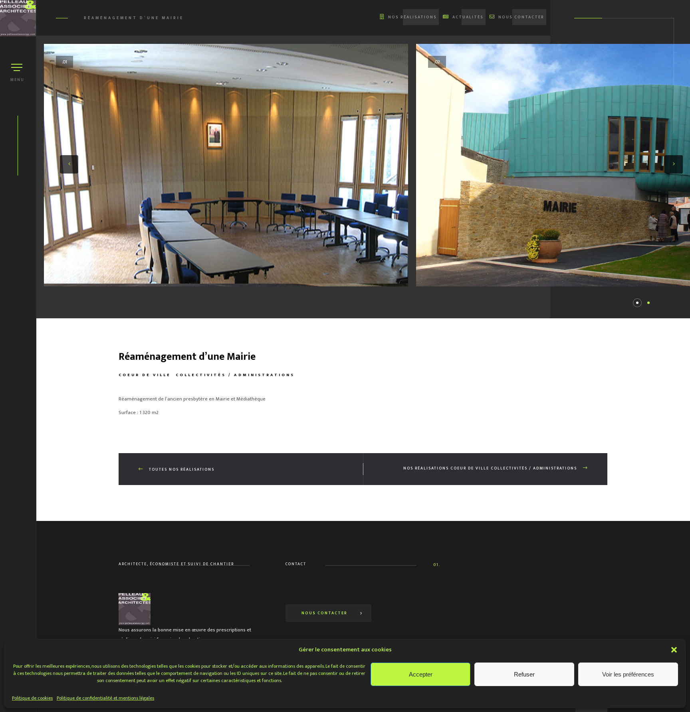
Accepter (420, 674)
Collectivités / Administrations (235, 375)
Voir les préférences (628, 674)
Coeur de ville (145, 375)
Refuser (524, 674)
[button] (674, 650)
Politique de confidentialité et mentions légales (105, 698)
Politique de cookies (32, 698)
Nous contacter (324, 613)
